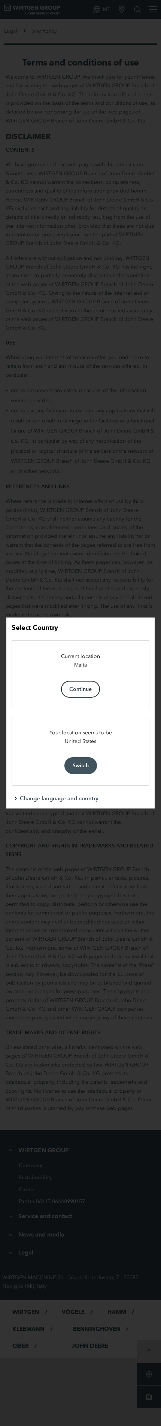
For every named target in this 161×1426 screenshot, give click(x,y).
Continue (80, 689)
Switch (81, 765)
